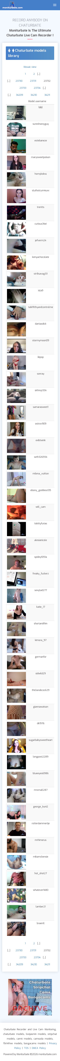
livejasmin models (36, 1034)
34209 (19, 95)
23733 (23, 87)
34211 (47, 95)
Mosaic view (30, 66)
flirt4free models (12, 1043)
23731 (33, 80)
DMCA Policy (39, 1048)
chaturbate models (13, 1034)
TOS (26, 1048)
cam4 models (24, 1038)
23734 (37, 87)
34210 (34, 95)
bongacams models (35, 1043)
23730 (19, 80)
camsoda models (43, 1038)
